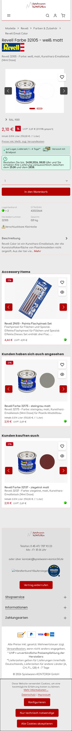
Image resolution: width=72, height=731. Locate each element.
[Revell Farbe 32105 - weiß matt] (35, 91)
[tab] (35, 244)
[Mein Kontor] (55, 15)
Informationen (16, 607)
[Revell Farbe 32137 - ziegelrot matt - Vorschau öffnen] (62, 456)
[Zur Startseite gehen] (36, 5)
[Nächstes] (63, 91)
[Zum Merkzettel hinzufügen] (62, 77)
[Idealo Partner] (54, 571)
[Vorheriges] (8, 91)
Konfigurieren (37, 702)
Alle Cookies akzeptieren (37, 723)
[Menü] (8, 15)
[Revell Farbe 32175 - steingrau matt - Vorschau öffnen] (62, 374)
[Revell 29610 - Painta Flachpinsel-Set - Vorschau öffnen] (62, 292)
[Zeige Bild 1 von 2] (32, 108)
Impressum (44, 694)
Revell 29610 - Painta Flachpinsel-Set (28, 323)
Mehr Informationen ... (36, 689)
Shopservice (14, 597)
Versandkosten (16, 648)
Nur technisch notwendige (37, 712)
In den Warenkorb (36, 191)
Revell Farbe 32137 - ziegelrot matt (27, 487)
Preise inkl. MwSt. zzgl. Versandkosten (23, 141)
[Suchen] (47, 15)
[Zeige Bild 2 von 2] (39, 108)
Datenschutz (29, 694)
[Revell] (36, 47)
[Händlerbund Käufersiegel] (30, 571)
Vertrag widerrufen (36, 584)
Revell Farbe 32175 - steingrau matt (28, 405)
